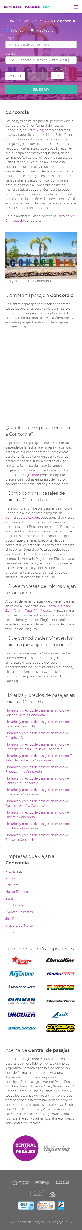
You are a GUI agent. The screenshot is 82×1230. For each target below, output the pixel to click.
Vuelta (32, 69)
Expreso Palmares (19, 912)
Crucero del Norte (19, 926)
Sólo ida (17, 30)
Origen (9, 38)
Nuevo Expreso (16, 892)
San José (12, 885)
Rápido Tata (23, 611)
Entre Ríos (35, 130)
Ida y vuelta (44, 30)
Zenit (9, 898)
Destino (10, 53)
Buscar (41, 90)
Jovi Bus (11, 919)
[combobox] (41, 44)
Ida (7, 69)
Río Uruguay (42, 611)
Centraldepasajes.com (22, 475)
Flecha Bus (54, 606)
